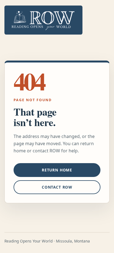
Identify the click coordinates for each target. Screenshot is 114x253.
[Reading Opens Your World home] (43, 20)
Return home (57, 170)
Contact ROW (57, 187)
